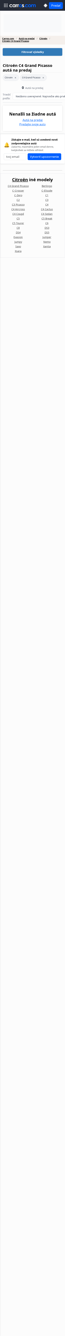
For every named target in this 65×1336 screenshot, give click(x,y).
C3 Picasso (18, 204)
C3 (46, 200)
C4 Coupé (18, 214)
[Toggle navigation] (5, 5)
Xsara (18, 251)
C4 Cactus (47, 209)
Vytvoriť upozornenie (44, 157)
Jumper (46, 237)
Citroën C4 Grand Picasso (15, 41)
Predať (55, 6)
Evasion (18, 237)
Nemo (47, 241)
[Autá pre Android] (45, 5)
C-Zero (18, 195)
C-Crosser (18, 190)
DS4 (18, 232)
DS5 (47, 232)
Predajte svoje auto (32, 124)
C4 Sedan (47, 214)
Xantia (47, 246)
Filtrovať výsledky (32, 52)
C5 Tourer (18, 223)
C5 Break (47, 218)
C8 (18, 227)
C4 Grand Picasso (31, 77)
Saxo (18, 246)
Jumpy (18, 241)
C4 (46, 204)
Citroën (43, 39)
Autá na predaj (27, 39)
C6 (46, 223)
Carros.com (8, 39)
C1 (46, 195)
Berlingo (47, 186)
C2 (18, 200)
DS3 (47, 227)
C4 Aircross (18, 209)
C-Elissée (47, 190)
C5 (18, 218)
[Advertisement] (32, 23)
